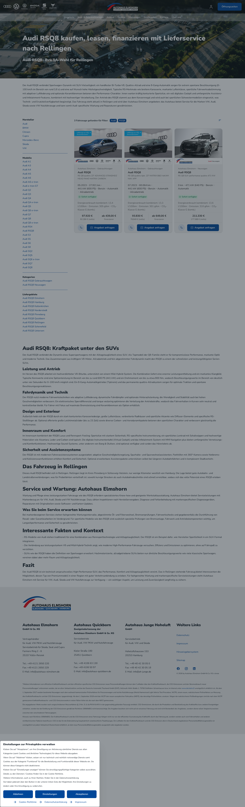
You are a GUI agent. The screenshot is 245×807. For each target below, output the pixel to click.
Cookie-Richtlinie (28, 802)
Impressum (80, 802)
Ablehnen (18, 794)
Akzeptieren (82, 794)
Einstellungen (50, 794)
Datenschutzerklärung (56, 802)
